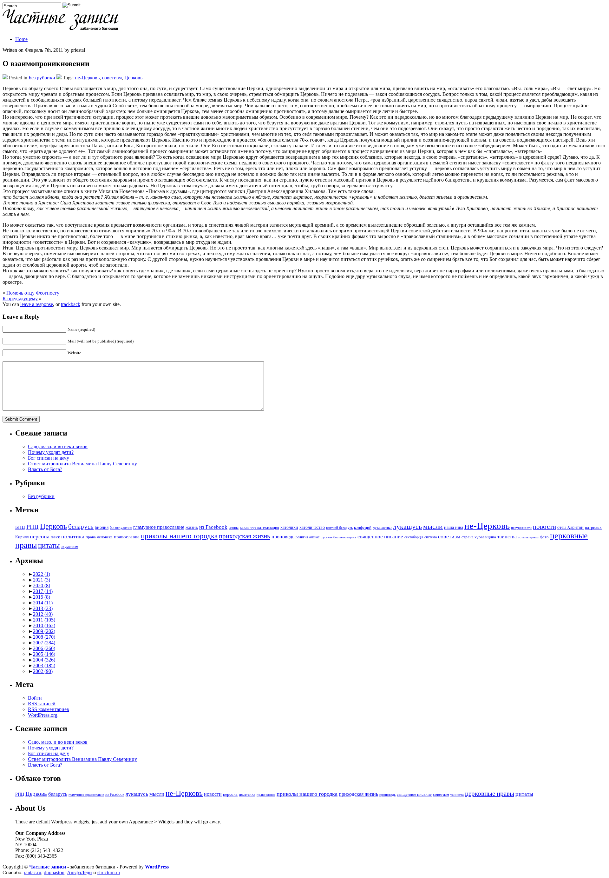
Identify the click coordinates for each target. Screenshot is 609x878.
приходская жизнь (244, 536)
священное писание (380, 537)
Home (21, 39)
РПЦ (32, 526)
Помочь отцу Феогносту (32, 293)
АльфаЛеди (79, 872)
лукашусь (407, 526)
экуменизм (69, 547)
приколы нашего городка (179, 536)
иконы (234, 528)
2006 (44, 648)
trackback (70, 304)
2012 (43, 614)
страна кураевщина (479, 537)
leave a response (36, 304)
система (430, 537)
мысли (433, 526)
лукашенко (382, 527)
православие (127, 536)
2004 (44, 659)
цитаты (49, 545)
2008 (44, 637)
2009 (44, 631)
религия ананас (307, 537)
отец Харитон (570, 527)
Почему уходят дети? (51, 452)
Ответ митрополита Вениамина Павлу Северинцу (82, 463)
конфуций (362, 527)
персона (39, 536)
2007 (44, 642)
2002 (43, 671)
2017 (43, 591)
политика (72, 536)
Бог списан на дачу (48, 458)
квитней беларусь (339, 527)
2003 (44, 665)
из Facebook (213, 527)
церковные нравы (489, 793)
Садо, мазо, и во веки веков (58, 446)
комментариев (48, 709)
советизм (112, 77)
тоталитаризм (528, 537)
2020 (41, 585)
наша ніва (453, 527)
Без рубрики (42, 77)
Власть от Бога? (45, 469)
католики (289, 527)
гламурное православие (158, 527)
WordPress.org (42, 715)
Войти (35, 698)
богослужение (121, 528)
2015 (41, 597)
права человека (99, 537)
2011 (44, 619)
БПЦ (20, 527)
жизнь (192, 527)
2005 (44, 654)
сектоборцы (413, 537)
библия (101, 527)
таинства (507, 536)
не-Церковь (87, 77)
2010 (44, 625)
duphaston (54, 872)
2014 (43, 602)
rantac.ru (32, 872)
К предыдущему (20, 298)
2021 (41, 579)
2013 (43, 608)
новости (544, 526)
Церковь (133, 77)
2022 (41, 574)
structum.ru (108, 872)
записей (42, 703)
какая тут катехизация (259, 527)
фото (544, 537)
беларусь (81, 526)
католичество (312, 527)
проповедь (283, 536)
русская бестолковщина (338, 537)
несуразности (521, 527)
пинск (55, 537)
